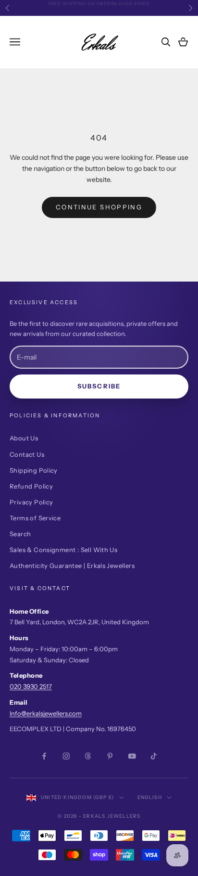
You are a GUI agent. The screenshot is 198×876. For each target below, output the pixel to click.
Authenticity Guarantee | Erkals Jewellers (72, 565)
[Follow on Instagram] (66, 756)
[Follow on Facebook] (44, 756)
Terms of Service (35, 518)
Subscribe (99, 386)
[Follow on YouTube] (132, 756)
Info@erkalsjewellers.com (46, 713)
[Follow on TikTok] (153, 756)
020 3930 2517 (31, 686)
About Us (24, 438)
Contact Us (27, 454)
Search (20, 534)
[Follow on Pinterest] (110, 756)
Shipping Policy (34, 470)
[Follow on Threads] (88, 756)
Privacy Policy (31, 502)
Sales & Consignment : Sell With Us (63, 550)
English (149, 797)
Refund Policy (31, 486)
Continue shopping (99, 207)
